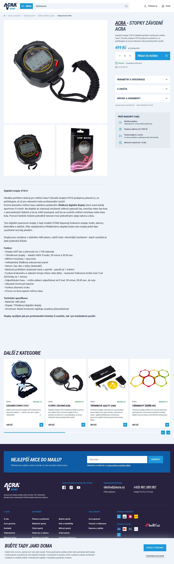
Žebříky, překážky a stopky (46, 15)
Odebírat (155, 459)
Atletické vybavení (29, 15)
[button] (168, 432)
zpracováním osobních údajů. (119, 465)
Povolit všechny (154, 548)
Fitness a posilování (14, 15)
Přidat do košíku (148, 55)
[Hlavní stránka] (10, 6)
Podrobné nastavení (155, 556)
